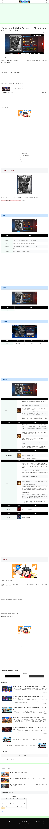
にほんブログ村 (24, 636)
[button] (36, 676)
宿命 (20, 157)
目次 (23, 153)
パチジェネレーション (40, 823)
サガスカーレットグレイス (9, 823)
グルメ (21, 161)
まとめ (20, 164)
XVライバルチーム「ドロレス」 (25, 155)
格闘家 (16, 670)
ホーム (9, 821)
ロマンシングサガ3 (40, 821)
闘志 (20, 159)
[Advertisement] (24, 14)
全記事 (12, 670)
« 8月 (2, 811)
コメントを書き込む (24, 755)
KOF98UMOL (24, 821)
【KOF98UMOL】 (5, 670)
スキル (21, 162)
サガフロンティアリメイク (24, 823)
